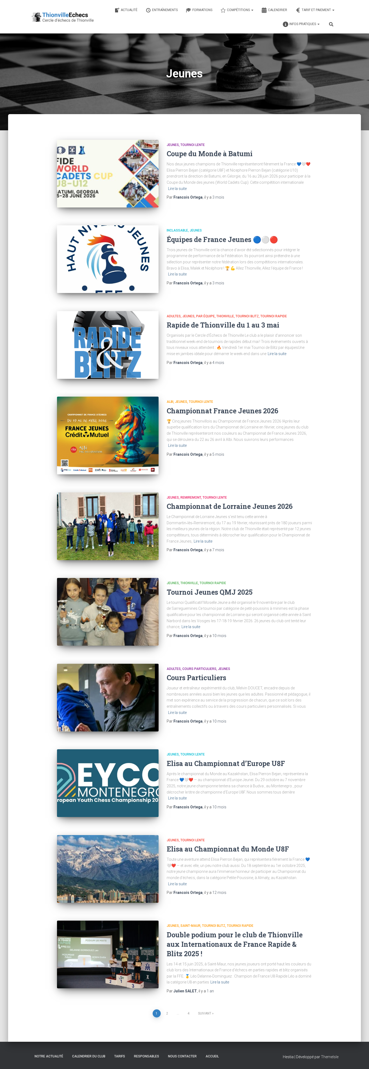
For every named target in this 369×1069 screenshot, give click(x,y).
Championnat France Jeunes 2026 (222, 410)
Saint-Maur (190, 926)
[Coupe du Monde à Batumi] (108, 173)
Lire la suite (177, 188)
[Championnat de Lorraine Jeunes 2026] (108, 526)
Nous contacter (182, 1056)
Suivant (204, 1013)
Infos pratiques (303, 24)
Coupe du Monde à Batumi (210, 153)
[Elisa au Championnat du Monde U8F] (108, 869)
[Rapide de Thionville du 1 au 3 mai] (108, 345)
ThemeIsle (329, 1057)
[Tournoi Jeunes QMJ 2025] (108, 612)
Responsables (146, 1056)
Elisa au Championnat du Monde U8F (228, 849)
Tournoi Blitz (247, 316)
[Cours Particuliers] (108, 697)
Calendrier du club (88, 1056)
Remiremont (190, 497)
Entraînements (165, 10)
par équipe (205, 316)
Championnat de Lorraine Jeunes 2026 (230, 506)
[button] (252, 10)
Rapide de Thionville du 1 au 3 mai (223, 325)
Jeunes (173, 145)
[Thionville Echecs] (62, 16)
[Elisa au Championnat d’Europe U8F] (108, 783)
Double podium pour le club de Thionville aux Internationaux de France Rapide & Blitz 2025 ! (235, 944)
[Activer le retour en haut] (358, 1058)
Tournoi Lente (192, 145)
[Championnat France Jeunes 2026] (108, 435)
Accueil (212, 1056)
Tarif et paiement (317, 10)
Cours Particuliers (199, 669)
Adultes (174, 316)
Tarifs (119, 1056)
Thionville (225, 316)
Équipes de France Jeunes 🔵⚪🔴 (222, 239)
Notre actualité (49, 1056)
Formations (202, 10)
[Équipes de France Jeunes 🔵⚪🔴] (108, 259)
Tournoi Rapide (273, 316)
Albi (170, 402)
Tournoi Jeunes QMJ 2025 (210, 592)
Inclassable (177, 230)
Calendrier (277, 10)
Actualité (129, 10)
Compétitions (239, 10)
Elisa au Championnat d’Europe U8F (226, 763)
